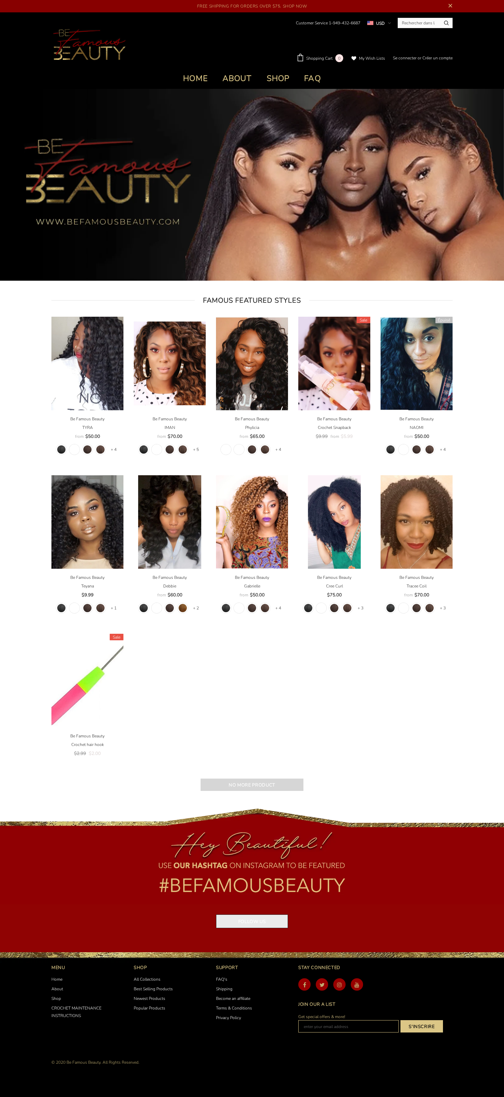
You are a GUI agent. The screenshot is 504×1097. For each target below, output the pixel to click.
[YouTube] (357, 984)
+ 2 (196, 608)
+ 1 (114, 608)
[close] (450, 6)
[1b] (403, 449)
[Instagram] (339, 984)
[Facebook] (304, 984)
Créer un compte (437, 58)
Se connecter (405, 58)
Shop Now (295, 6)
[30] (183, 608)
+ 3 (360, 608)
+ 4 (114, 449)
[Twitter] (322, 984)
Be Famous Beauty (87, 419)
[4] (100, 449)
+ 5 (196, 449)
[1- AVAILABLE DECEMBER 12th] (226, 449)
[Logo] (89, 45)
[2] (87, 449)
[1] (61, 449)
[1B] (74, 449)
